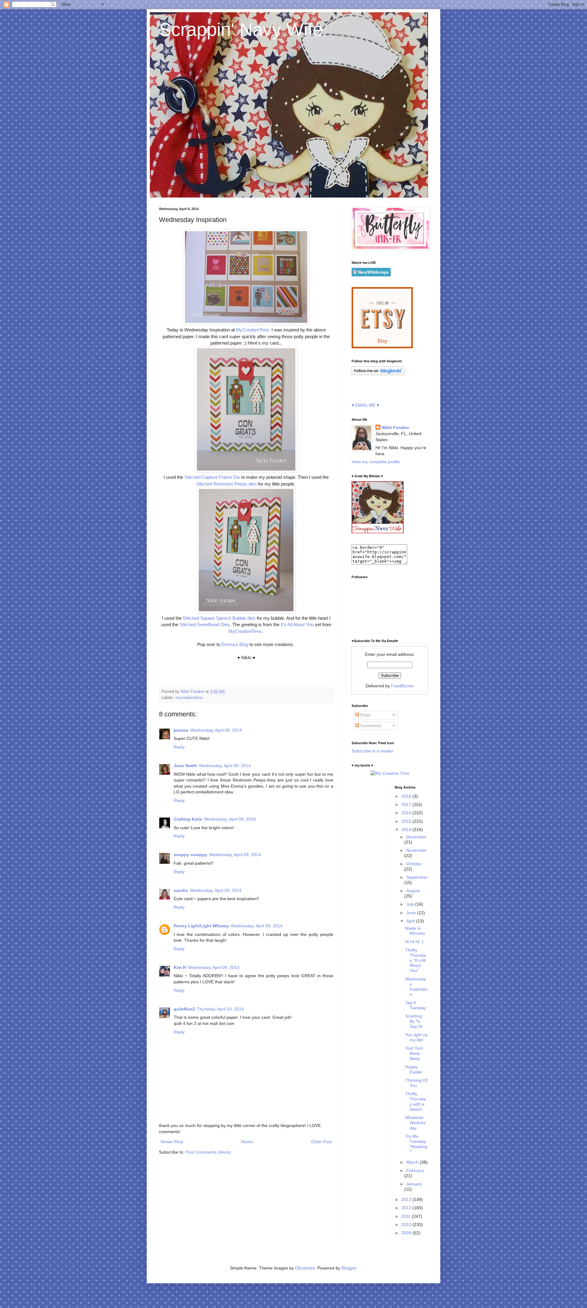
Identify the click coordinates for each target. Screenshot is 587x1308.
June (411, 912)
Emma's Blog (234, 644)
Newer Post (172, 1141)
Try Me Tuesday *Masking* (416, 1144)
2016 (406, 812)
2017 (406, 804)
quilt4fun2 (184, 1009)
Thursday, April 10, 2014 (220, 1009)
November (416, 850)
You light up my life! (416, 1037)
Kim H (180, 967)
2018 (406, 796)
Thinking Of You (416, 1083)
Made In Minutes (415, 931)
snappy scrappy (190, 854)
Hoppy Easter (413, 1069)
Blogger (348, 1268)
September (417, 877)
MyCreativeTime (252, 329)
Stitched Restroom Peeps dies (227, 483)
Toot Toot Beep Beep (414, 1053)
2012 (406, 1207)
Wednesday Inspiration (416, 987)
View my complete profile (376, 461)
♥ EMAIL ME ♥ (365, 405)
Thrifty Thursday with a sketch (415, 1101)
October (414, 863)
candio (181, 890)
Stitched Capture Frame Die (212, 477)
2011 (406, 1216)
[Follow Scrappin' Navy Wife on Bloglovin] (378, 373)
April (411, 920)
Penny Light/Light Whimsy (201, 925)
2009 (406, 1232)
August (413, 890)
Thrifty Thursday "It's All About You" (415, 960)
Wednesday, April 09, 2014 (216, 730)
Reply (179, 747)
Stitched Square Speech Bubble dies (219, 618)
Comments (370, 725)
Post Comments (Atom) (208, 1152)
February (415, 1170)
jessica (181, 730)
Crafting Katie (188, 819)
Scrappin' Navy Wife (241, 29)
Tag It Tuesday (415, 1005)
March (413, 1162)
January (414, 1183)
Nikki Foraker (395, 427)
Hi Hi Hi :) (414, 941)
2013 (406, 1199)
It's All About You (297, 624)
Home (247, 1141)
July (410, 904)
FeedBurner (402, 685)
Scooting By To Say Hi (413, 1021)
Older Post (321, 1141)
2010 (406, 1224)
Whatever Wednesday (415, 1122)
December (416, 836)
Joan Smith (185, 765)
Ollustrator (305, 1268)
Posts (365, 714)
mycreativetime (189, 698)
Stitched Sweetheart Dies (204, 624)
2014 (406, 829)
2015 (406, 821)
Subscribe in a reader (372, 750)
